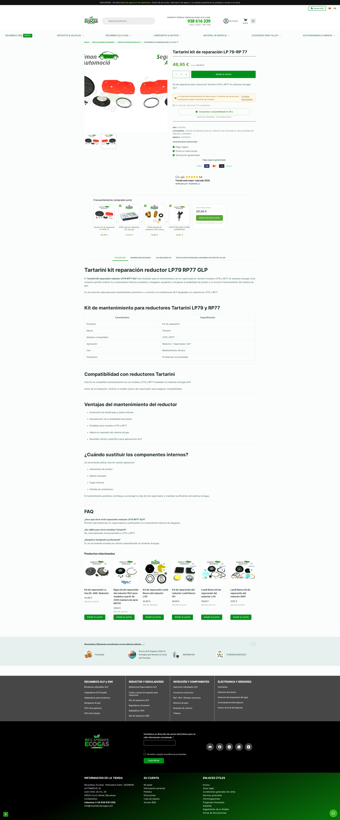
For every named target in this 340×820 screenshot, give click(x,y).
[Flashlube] (88, 655)
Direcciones (150, 795)
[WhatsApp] (239, 747)
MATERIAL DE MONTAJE (215, 35)
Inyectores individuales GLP (185, 687)
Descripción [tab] (120, 258)
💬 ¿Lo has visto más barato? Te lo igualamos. (192, 105)
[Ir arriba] (5, 814)
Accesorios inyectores (183, 692)
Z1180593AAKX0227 (236, 654)
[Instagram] (229, 747)
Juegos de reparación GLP (198, 131)
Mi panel (148, 785)
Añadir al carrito (223, 74)
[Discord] (210, 747)
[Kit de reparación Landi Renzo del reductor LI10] (155, 572)
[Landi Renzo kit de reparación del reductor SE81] (243, 572)
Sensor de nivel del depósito (230, 708)
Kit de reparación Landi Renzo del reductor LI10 (155, 593)
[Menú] (253, 20)
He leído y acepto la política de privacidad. (166, 754)
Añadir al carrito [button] (95, 617)
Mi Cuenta (233, 21)
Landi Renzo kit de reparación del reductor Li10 (211, 593)
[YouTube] (248, 747)
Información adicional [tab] (140, 258)
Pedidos (148, 791)
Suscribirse (153, 760)
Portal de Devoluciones (214, 813)
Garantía (207, 805)
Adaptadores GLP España (95, 692)
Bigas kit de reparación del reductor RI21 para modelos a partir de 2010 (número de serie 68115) (126, 596)
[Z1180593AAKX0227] (220, 655)
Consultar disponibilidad (247, 97)
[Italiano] (335, 8)
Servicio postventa (212, 795)
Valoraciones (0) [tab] (163, 258)
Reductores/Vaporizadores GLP (143, 687)
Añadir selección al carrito (209, 218)
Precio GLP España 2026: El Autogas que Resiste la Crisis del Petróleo (153, 654)
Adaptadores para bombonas (97, 698)
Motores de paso (180, 703)
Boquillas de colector (182, 708)
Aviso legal (208, 788)
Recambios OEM (18, 35)
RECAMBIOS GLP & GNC (117, 35)
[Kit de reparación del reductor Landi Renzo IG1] (184, 572)
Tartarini (186, 134)
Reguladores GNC (136, 710)
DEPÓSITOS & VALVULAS (69, 35)
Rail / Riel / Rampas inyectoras (187, 698)
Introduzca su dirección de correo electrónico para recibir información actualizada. (170, 736)
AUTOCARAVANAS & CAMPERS (317, 35)
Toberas (176, 713)
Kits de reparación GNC (139, 716)
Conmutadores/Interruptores (230, 702)
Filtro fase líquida (92, 713)
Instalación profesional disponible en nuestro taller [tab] (200, 258)
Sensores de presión (227, 692)
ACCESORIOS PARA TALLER (265, 35)
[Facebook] (220, 747)
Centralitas (223, 687)
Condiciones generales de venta (219, 791)
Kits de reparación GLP (139, 700)
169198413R (189, 654)
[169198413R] (176, 655)
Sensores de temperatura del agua (233, 697)
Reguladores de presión (139, 705)
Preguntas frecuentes (213, 802)
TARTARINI (186, 137)
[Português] (330, 8)
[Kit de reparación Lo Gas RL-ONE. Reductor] (97, 572)
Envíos (206, 785)
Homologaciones (211, 798)
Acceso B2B (319, 8)
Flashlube (99, 654)
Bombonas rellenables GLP (96, 687)
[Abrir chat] (333, 813)
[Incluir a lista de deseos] (105, 564)
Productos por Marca (224, 131)
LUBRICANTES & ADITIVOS (166, 35)
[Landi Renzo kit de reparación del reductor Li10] (213, 572)
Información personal (154, 788)
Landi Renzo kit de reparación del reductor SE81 (240, 593)
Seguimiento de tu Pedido (216, 809)
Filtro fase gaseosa (92, 708)
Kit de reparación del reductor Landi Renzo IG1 (183, 593)
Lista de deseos (152, 798)
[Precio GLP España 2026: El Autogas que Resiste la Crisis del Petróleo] (132, 655)
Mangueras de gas (92, 703)
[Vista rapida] (105, 570)
